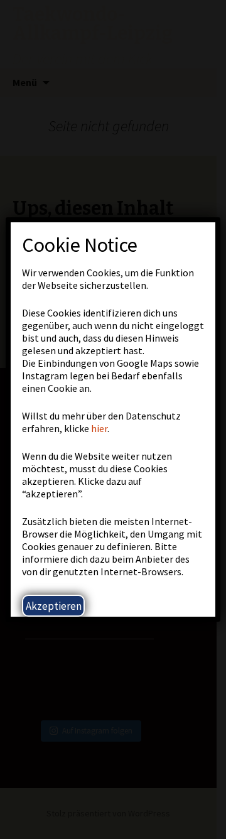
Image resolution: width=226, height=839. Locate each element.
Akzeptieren (54, 606)
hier (99, 428)
